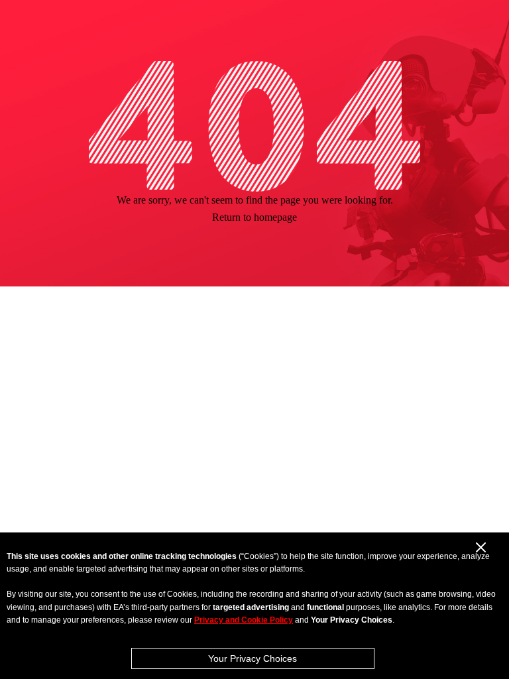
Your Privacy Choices (252, 658)
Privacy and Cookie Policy (243, 620)
